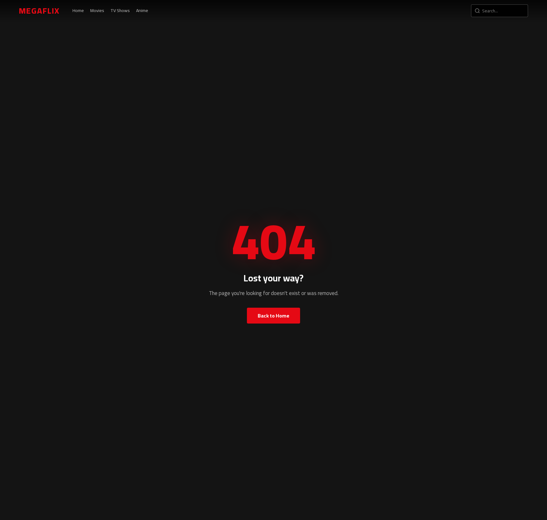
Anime (142, 10)
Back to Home (273, 315)
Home (78, 10)
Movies (97, 10)
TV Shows (120, 10)
